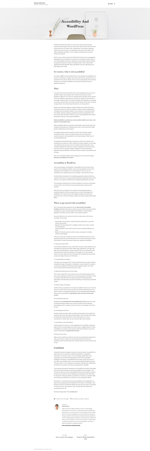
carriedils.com (73, 391)
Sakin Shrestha (39, 3)
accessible (80, 398)
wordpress (86, 398)
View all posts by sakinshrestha (71, 425)
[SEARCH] (114, 4)
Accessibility (75, 398)
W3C (62, 76)
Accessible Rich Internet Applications (72, 301)
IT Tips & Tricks (59, 398)
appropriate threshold (73, 330)
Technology (66, 398)
